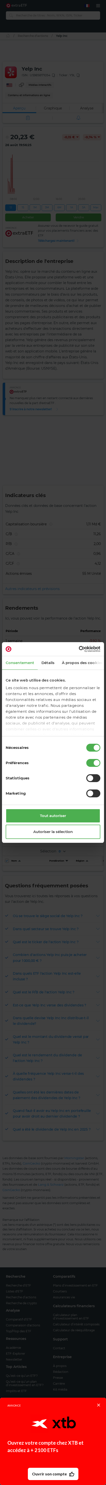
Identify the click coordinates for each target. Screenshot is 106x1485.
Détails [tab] (47, 662)
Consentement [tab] (20, 662)
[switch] (93, 763)
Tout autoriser (53, 815)
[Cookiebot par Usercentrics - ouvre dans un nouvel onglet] (78, 649)
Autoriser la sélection (53, 831)
